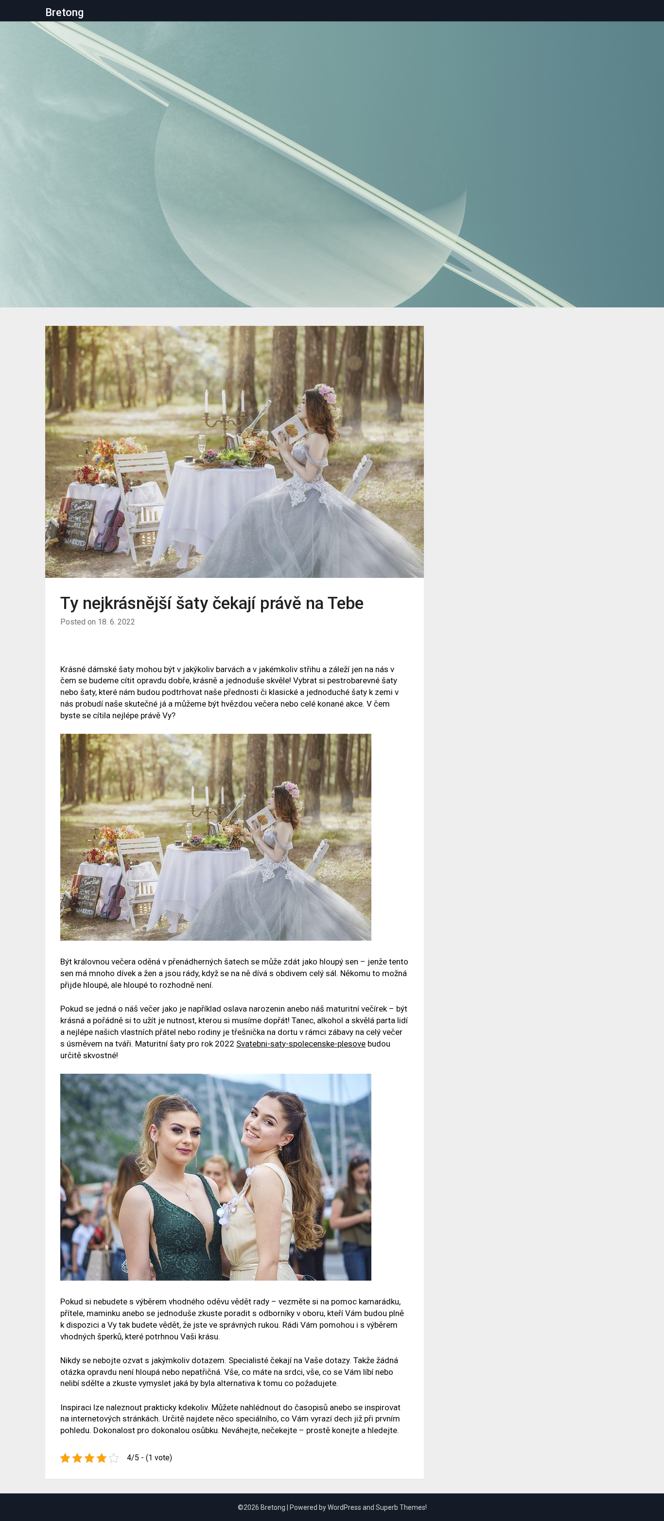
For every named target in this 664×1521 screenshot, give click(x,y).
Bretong (64, 12)
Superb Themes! (401, 1507)
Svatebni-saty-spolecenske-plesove (301, 1043)
